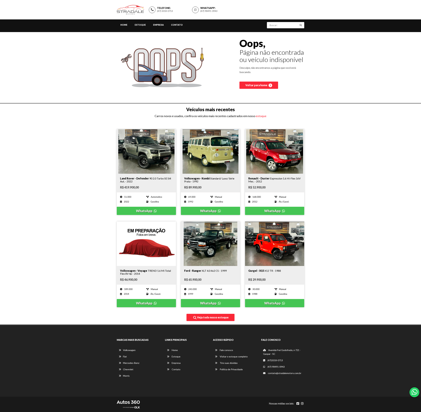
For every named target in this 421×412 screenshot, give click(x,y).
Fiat (125, 356)
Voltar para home (256, 85)
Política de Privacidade (231, 369)
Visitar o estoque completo (233, 356)
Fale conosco (226, 350)
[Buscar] (301, 25)
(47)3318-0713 (275, 360)
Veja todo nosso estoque (213, 317)
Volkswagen (129, 350)
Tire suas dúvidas (228, 363)
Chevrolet (128, 369)
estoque (261, 116)
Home (123, 25)
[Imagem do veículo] (146, 151)
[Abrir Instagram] (302, 403)
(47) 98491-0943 (208, 11)
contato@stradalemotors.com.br (284, 373)
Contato (177, 25)
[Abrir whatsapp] (414, 392)
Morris (126, 375)
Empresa (158, 25)
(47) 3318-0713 (165, 11)
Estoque (140, 25)
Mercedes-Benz (131, 363)
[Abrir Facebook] (298, 403)
